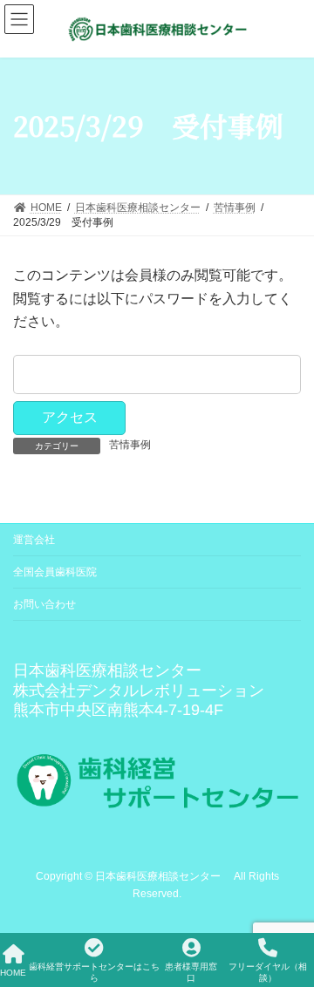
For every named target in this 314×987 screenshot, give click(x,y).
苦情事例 (130, 445)
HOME (13, 972)
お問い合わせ (44, 604)
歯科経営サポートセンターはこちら (94, 972)
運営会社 (34, 540)
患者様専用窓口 (191, 972)
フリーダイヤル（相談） (268, 972)
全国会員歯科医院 (55, 572)
